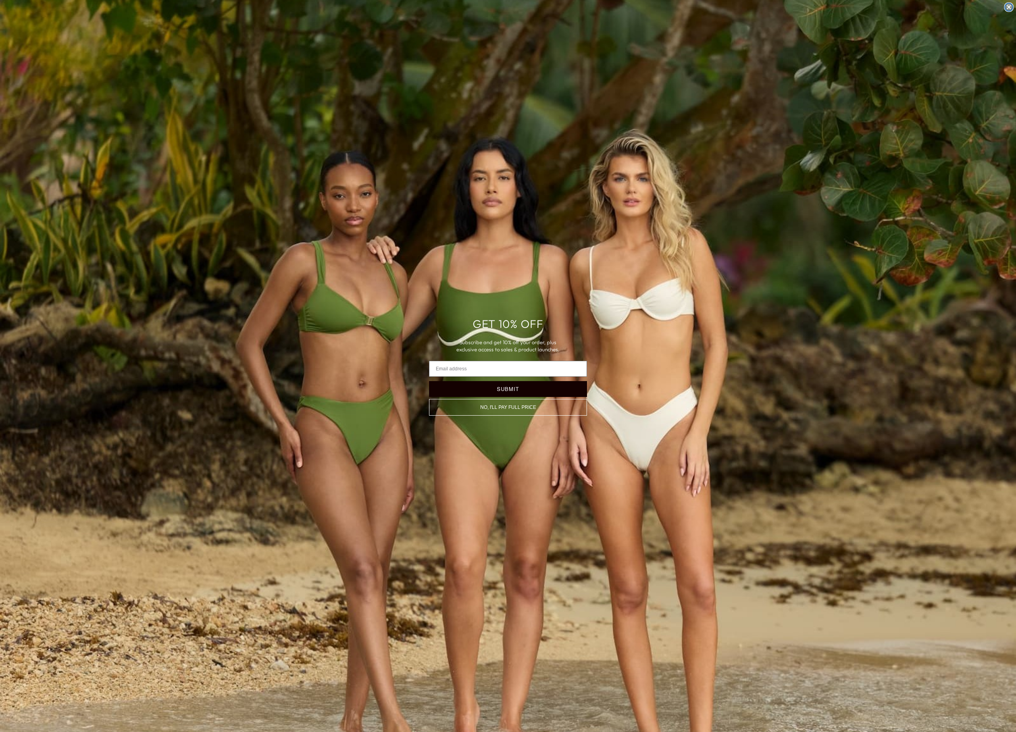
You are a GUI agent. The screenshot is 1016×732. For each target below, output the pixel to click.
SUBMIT (508, 389)
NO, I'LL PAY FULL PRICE (508, 407)
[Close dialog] (1009, 7)
